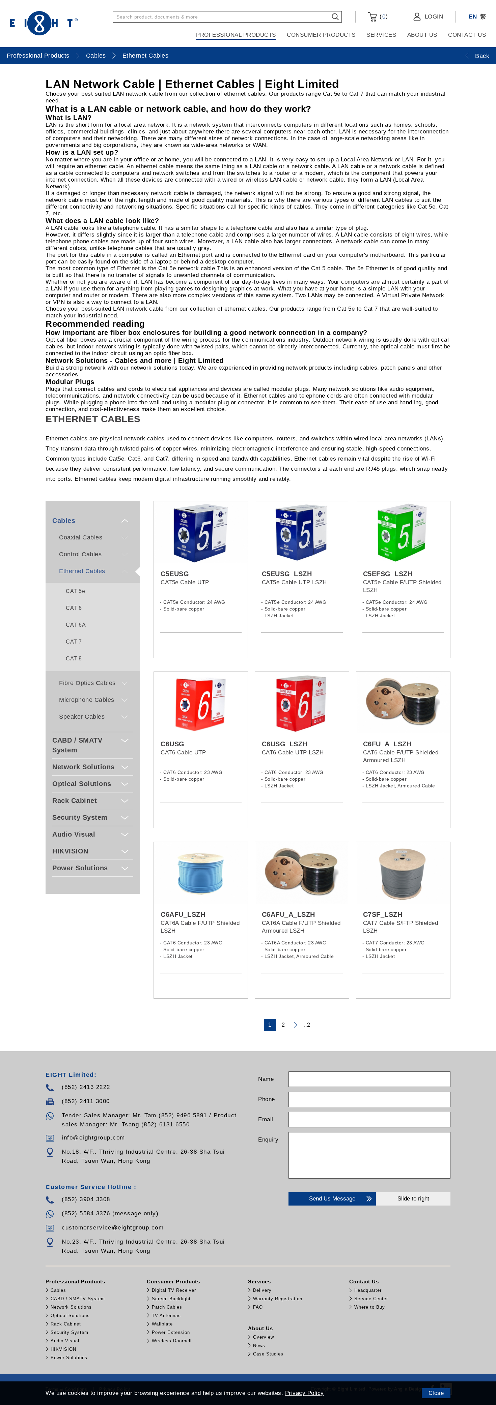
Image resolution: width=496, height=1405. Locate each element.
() (383, 16)
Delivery (262, 1290)
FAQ (258, 1307)
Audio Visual (73, 834)
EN (473, 16)
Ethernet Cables (145, 55)
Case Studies (268, 1353)
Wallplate (162, 1323)
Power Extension (171, 1332)
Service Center (371, 1298)
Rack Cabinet (74, 800)
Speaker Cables (82, 716)
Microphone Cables (86, 699)
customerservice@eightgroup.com (113, 1227)
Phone (266, 1099)
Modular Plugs (70, 381)
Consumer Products (321, 35)
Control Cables (80, 554)
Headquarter (368, 1290)
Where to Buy (369, 1307)
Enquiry (268, 1139)
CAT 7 (74, 642)
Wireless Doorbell (172, 1340)
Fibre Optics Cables (87, 683)
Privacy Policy (304, 1393)
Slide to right (413, 1198)
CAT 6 (74, 608)
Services (381, 35)
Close (436, 1393)
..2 (307, 1025)
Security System (80, 817)
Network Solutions (83, 767)
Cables (96, 55)
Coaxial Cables (80, 537)
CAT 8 (74, 658)
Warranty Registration (277, 1298)
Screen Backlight (171, 1298)
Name (266, 1079)
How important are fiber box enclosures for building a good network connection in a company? (206, 332)
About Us (422, 35)
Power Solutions (80, 868)
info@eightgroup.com (93, 1137)
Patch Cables (167, 1307)
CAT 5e (75, 591)
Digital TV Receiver (174, 1290)
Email (265, 1119)
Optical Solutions (81, 783)
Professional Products (236, 35)
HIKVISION (70, 851)
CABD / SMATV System (77, 745)
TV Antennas (166, 1315)
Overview (263, 1337)
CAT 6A (76, 625)
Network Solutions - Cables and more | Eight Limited (135, 360)
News (259, 1345)
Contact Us (467, 35)
